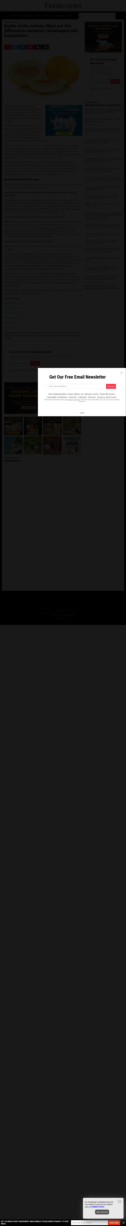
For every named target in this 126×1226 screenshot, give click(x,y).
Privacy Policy (98, 1207)
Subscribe (114, 1223)
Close (82, 413)
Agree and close (102, 1212)
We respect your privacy (72, 399)
